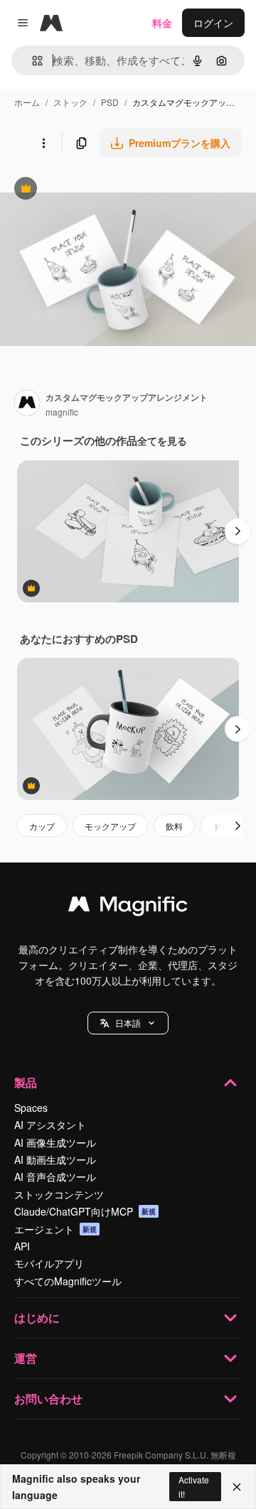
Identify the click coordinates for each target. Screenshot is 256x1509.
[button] (128, 1023)
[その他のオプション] (43, 143)
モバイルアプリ (49, 1263)
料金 (162, 23)
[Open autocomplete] (31, 60)
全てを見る (162, 440)
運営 (25, 1358)
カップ (42, 826)
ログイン (213, 23)
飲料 (174, 826)
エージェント (55, 1229)
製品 (25, 1082)
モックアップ (110, 826)
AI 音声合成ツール (55, 1176)
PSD (110, 102)
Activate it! (193, 1486)
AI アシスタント (50, 1125)
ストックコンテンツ (59, 1194)
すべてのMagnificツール (68, 1281)
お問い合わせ (48, 1398)
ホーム (27, 102)
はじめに (37, 1317)
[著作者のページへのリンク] (27, 404)
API (22, 1246)
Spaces (31, 1107)
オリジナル (97, 190)
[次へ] (237, 531)
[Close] (237, 1487)
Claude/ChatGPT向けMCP (85, 1211)
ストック (70, 102)
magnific (62, 412)
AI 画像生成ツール (55, 1142)
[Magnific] (128, 907)
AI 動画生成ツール (55, 1159)
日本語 (128, 1023)
